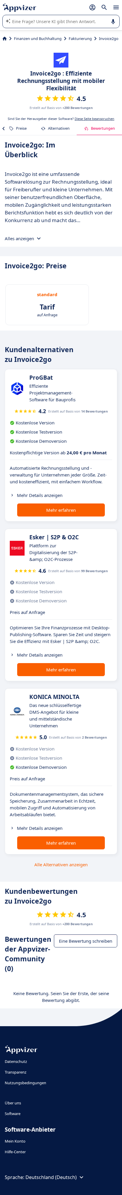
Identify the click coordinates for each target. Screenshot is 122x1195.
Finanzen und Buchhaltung (38, 38)
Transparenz (15, 1072)
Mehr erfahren (61, 510)
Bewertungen (103, 128)
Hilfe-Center (15, 1151)
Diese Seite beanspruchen (94, 118)
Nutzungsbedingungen (25, 1082)
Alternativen (59, 128)
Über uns (13, 1103)
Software (12, 1113)
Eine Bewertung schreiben (85, 941)
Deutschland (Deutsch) (51, 1177)
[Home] (4, 38)
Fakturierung (80, 38)
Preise (21, 128)
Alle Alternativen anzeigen (61, 864)
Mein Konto (15, 1141)
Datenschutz (16, 1061)
